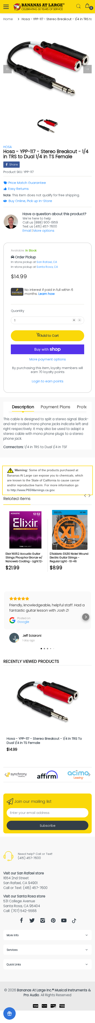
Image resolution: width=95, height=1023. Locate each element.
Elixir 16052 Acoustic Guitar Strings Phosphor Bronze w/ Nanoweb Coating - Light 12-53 (24, 559)
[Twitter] (32, 922)
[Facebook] (21, 922)
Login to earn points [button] (47, 381)
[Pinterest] (53, 922)
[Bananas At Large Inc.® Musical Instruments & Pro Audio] (39, 6)
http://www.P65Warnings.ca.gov (32, 490)
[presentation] (85, 495)
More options (43, 230)
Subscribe (47, 825)
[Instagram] (42, 922)
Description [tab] (23, 407)
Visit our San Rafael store (23, 873)
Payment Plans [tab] (55, 407)
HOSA (7, 147)
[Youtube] (63, 922)
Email (27, 230)
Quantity (17, 311)
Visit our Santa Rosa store (24, 896)
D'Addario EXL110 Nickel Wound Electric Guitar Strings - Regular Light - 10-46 (69, 557)
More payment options (47, 359)
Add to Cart (49, 335)
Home (8, 19)
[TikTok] (74, 922)
